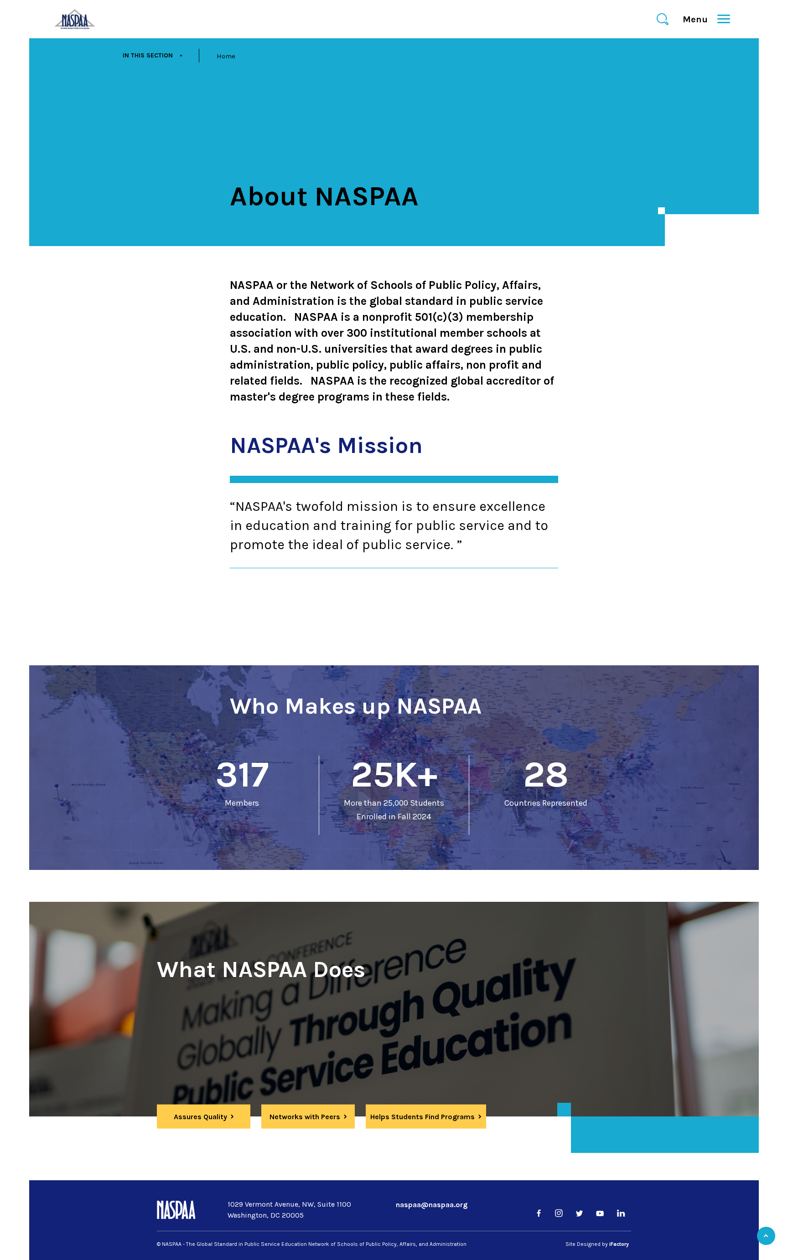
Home (226, 56)
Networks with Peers (305, 1116)
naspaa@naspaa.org (431, 1204)
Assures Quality (200, 1116)
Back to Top (766, 1236)
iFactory (619, 1244)
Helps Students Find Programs (422, 1116)
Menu (699, 19)
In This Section (148, 55)
